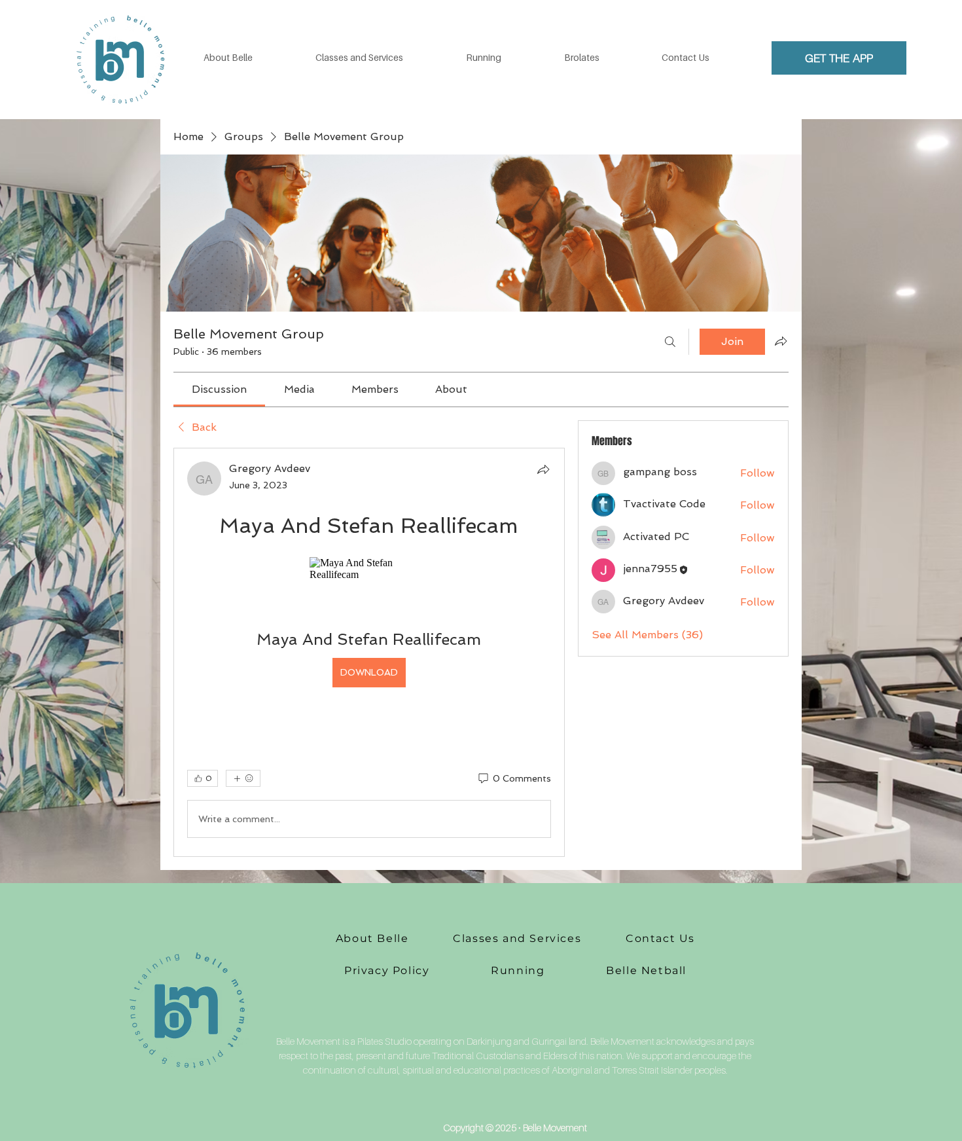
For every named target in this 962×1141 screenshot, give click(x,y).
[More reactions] (243, 778)
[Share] (543, 469)
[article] (369, 652)
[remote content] (369, 569)
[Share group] (781, 341)
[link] (219, 389)
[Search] (670, 342)
